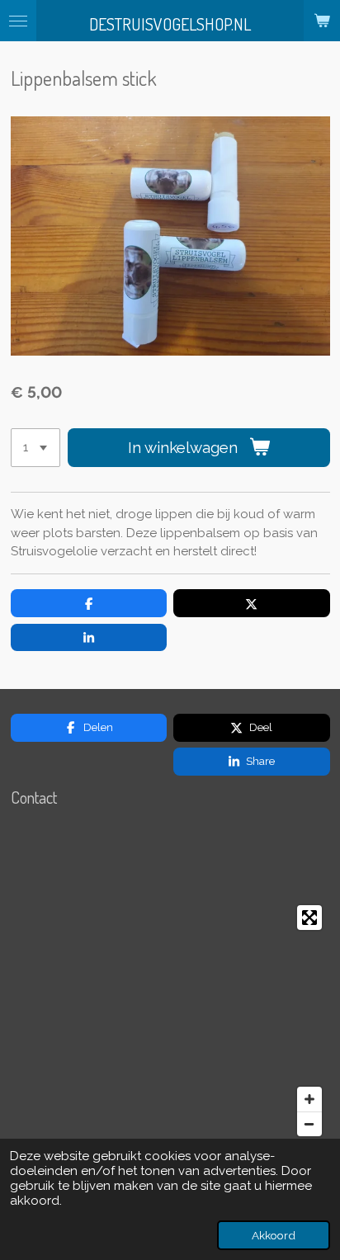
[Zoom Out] (309, 1123)
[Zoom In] (309, 1099)
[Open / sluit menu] (18, 20)
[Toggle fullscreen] (309, 917)
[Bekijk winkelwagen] (322, 20)
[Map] (170, 1020)
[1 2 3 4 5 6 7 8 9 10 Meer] (35, 447)
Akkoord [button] (273, 1235)
